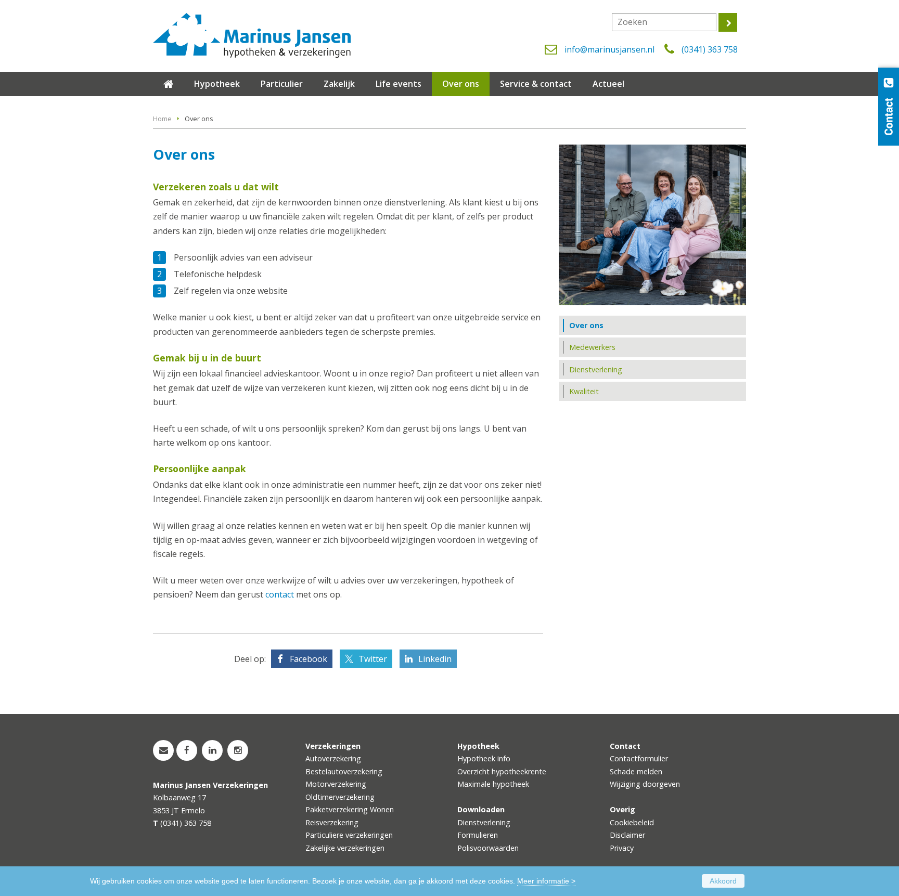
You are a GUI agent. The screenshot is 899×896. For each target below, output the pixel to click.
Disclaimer (627, 835)
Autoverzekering (333, 758)
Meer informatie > (546, 881)
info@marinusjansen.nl (609, 49)
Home (162, 118)
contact (279, 594)
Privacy (622, 848)
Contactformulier (639, 758)
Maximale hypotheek (493, 784)
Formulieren (477, 835)
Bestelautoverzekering (343, 771)
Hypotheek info (483, 758)
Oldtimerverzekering (340, 797)
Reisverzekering (331, 822)
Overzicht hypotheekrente (501, 771)
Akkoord (723, 881)
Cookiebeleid (632, 822)
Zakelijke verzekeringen (344, 848)
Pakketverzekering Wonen (349, 809)
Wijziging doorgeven (645, 784)
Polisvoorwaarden (488, 848)
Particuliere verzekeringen (349, 835)
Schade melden (636, 771)
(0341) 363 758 (710, 49)
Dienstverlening (483, 822)
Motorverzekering (335, 784)
